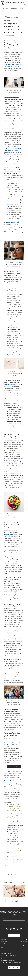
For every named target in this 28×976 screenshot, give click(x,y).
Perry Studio (20, 971)
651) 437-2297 (10, 958)
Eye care (14, 856)
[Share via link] (15, 874)
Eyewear (3, 946)
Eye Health (14, 8)
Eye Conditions (8, 859)
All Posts (5, 8)
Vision (5, 867)
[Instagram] (10, 929)
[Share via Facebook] (5, 874)
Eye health (7, 856)
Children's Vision (9, 862)
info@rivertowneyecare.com (10, 960)
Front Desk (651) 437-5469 (9, 955)
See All (22, 882)
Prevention (6, 870)
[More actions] (23, 17)
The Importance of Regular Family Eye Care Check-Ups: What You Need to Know (13, 900)
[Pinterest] (21, 929)
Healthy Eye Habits (18, 859)
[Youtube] (17, 929)
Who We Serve (5, 948)
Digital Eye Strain (19, 862)
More (21, 8)
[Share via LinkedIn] (12, 874)
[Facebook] (14, 929)
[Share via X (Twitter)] (8, 874)
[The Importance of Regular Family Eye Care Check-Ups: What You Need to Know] (14, 891)
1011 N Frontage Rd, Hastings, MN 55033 (13, 962)
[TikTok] (7, 929)
